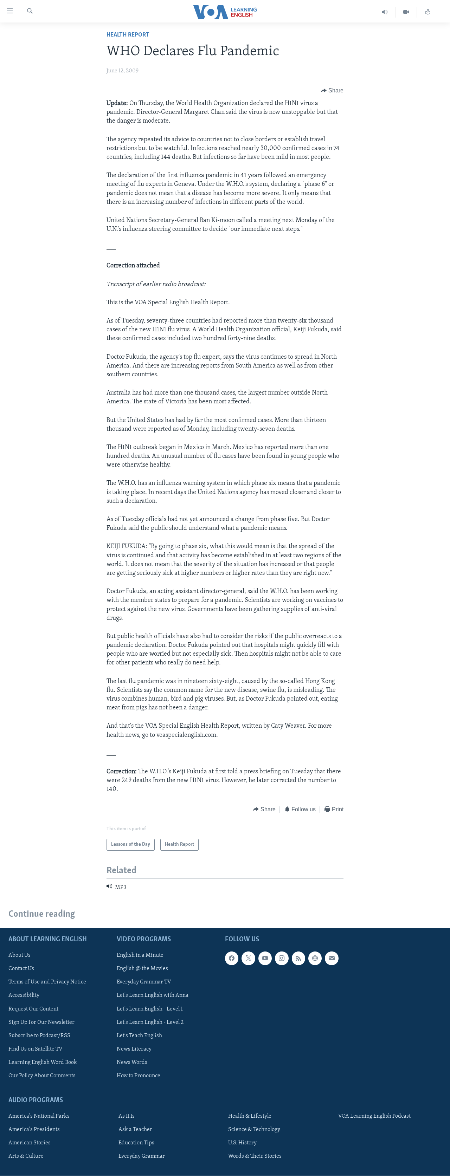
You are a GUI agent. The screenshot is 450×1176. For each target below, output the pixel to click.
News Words (132, 1062)
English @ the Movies (142, 969)
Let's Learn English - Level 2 (150, 1022)
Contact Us (21, 969)
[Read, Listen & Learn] (428, 12)
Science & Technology (254, 1129)
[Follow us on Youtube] (265, 958)
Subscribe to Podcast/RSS (39, 1036)
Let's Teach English (139, 1036)
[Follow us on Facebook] (231, 958)
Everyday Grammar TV (144, 982)
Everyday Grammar (141, 1156)
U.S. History (242, 1143)
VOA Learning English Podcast (374, 1116)
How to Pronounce (138, 1076)
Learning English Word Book (42, 1062)
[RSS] (298, 958)
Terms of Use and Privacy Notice (47, 982)
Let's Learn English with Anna (152, 996)
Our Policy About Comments (42, 1076)
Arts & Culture (26, 1156)
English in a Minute (140, 956)
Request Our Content (33, 1009)
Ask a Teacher (135, 1129)
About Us (19, 956)
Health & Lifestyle (249, 1116)
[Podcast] (315, 958)
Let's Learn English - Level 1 (150, 1009)
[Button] (332, 90)
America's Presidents (34, 1129)
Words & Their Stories (255, 1156)
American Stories (29, 1143)
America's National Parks (39, 1116)
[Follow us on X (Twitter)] (248, 958)
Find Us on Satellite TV (35, 1049)
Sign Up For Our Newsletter (41, 1022)
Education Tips (136, 1143)
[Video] (406, 12)
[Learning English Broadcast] (385, 12)
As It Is (126, 1116)
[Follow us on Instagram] (281, 958)
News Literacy (134, 1049)
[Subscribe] (331, 958)
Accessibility (23, 996)
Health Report (128, 35)
